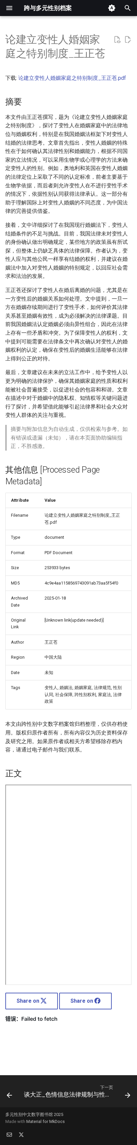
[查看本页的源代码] (117, 39)
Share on (29, 1001)
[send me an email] (9, 1134)
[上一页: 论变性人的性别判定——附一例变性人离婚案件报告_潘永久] (9, 1093)
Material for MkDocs (45, 1121)
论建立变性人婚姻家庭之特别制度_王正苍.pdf (72, 78)
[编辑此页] (128, 39)
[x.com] (21, 1134)
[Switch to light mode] (111, 8)
